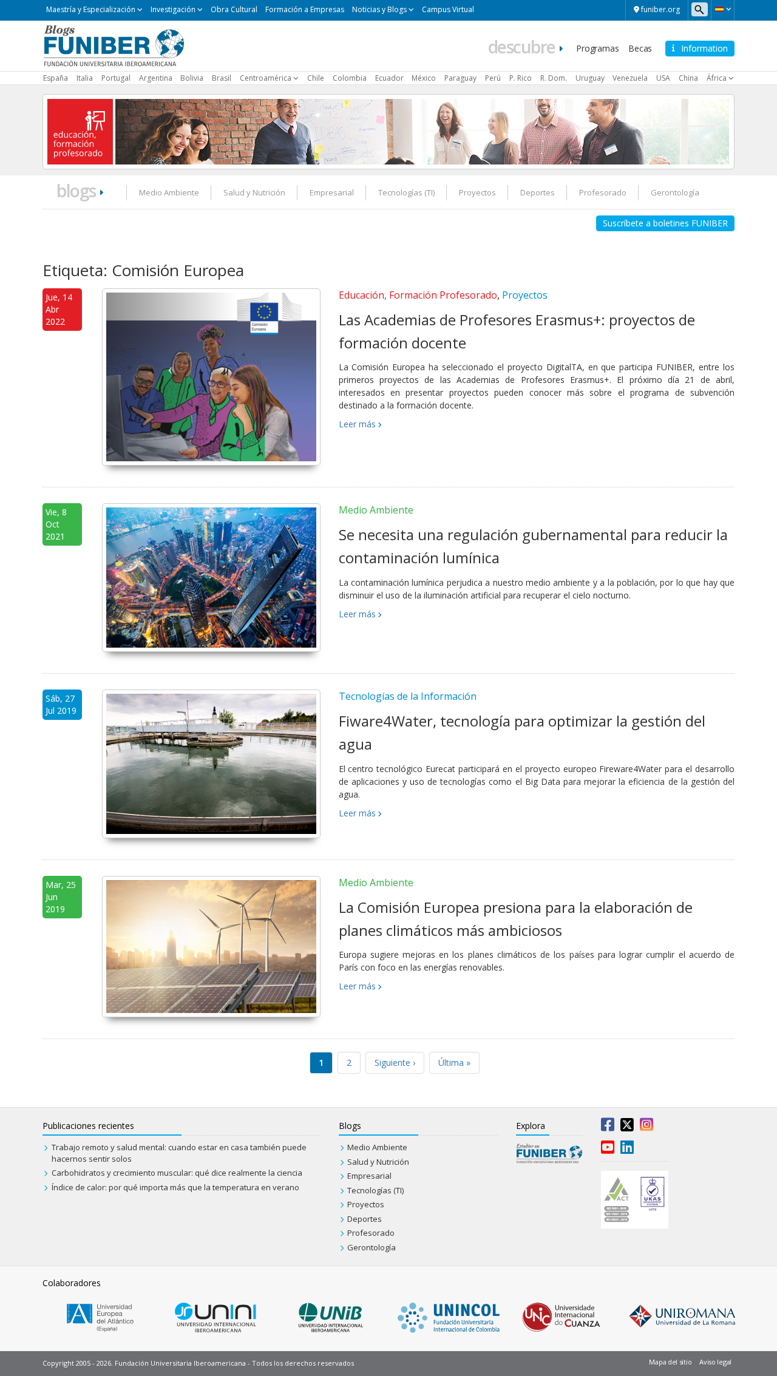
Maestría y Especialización (90, 9)
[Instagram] (646, 1127)
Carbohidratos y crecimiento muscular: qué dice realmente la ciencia (177, 1172)
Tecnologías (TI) (406, 192)
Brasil (221, 78)
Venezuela (630, 78)
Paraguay (460, 78)
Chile (315, 78)
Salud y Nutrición (254, 192)
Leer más (357, 424)
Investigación (173, 9)
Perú (493, 78)
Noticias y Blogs (379, 9)
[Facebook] (607, 1127)
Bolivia (191, 78)
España (55, 78)
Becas (640, 48)
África (717, 78)
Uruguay (590, 78)
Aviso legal (715, 1361)
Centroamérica (265, 78)
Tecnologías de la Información (408, 696)
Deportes (537, 192)
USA (663, 78)
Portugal (116, 78)
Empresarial (332, 192)
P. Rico (520, 78)
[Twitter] (627, 1127)
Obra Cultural (234, 9)
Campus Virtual (448, 9)
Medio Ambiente (169, 192)
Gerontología (675, 192)
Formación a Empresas (304, 9)
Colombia (350, 78)
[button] (722, 9)
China (688, 78)
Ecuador (389, 78)
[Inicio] (113, 44)
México (424, 78)
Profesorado (602, 192)
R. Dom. (553, 78)
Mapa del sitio (670, 1361)
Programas (597, 48)
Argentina (155, 78)
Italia (84, 78)
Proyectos (477, 192)
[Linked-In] (627, 1149)
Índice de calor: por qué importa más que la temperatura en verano (175, 1187)
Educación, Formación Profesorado (418, 295)
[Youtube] (607, 1149)
